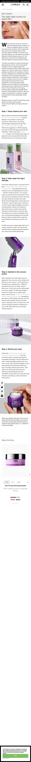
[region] (15, 754)
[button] (28, 5)
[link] (15, 460)
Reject (15, 755)
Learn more (6, 758)
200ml (18, 482)
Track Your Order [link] (25, 1)
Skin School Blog (8, 9)
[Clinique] (15, 4)
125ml (6, 482)
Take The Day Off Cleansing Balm (11, 117)
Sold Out (15, 503)
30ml (13, 482)
